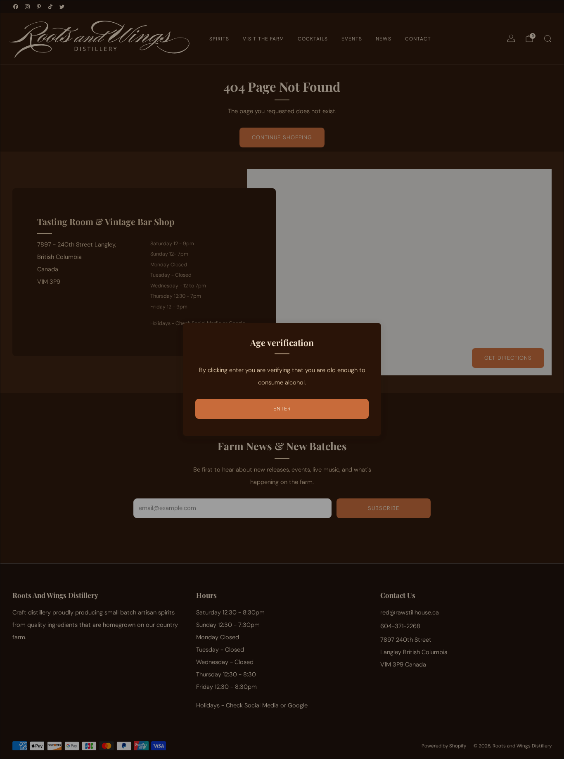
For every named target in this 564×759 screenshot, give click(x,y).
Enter (282, 408)
